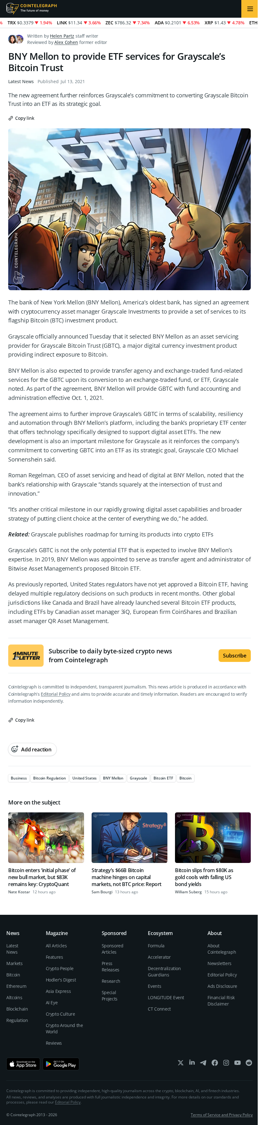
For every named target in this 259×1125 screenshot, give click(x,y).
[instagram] (226, 1064)
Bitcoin (13, 975)
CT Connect (159, 1009)
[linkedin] (192, 1064)
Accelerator (159, 957)
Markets (14, 963)
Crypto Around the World (64, 1028)
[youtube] (237, 1064)
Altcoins (14, 997)
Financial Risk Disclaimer (221, 1000)
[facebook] (215, 1064)
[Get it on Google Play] (61, 1064)
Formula (156, 946)
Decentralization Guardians (164, 971)
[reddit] (249, 1064)
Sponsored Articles (112, 949)
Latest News (21, 81)
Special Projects (109, 995)
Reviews (54, 1043)
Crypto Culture (60, 1014)
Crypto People (60, 968)
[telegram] (203, 1064)
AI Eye (52, 1003)
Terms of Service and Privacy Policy (222, 1114)
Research (111, 981)
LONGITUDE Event (166, 997)
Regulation (17, 1020)
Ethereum (16, 986)
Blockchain (17, 1009)
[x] (180, 1064)
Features (54, 957)
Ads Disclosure (222, 986)
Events (154, 986)
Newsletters (220, 963)
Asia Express (58, 991)
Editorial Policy (55, 694)
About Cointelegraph (222, 949)
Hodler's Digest (61, 980)
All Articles (56, 946)
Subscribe (234, 655)
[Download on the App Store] (23, 1064)
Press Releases (110, 966)
